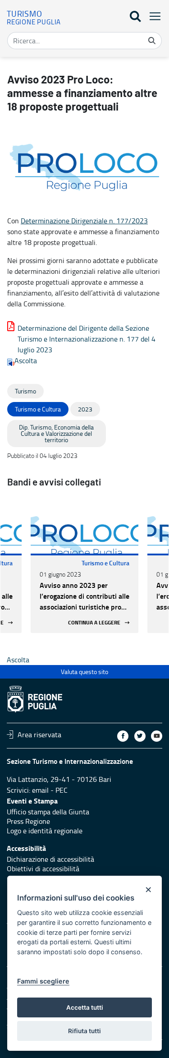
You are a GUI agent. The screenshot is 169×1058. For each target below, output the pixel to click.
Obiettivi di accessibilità (43, 868)
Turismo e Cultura (105, 563)
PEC (61, 790)
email (40, 790)
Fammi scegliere (43, 981)
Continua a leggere (94, 622)
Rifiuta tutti (84, 1031)
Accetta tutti (84, 1007)
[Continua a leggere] (84, 526)
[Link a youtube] (156, 736)
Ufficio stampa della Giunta (48, 812)
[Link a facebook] (122, 736)
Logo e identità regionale (44, 831)
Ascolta (25, 360)
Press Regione (28, 821)
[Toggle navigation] (152, 16)
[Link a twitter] (140, 736)
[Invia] (152, 40)
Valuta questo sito (84, 671)
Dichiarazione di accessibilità (50, 859)
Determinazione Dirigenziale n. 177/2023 (84, 221)
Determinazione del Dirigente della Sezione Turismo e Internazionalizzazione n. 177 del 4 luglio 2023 (86, 339)
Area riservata (39, 734)
